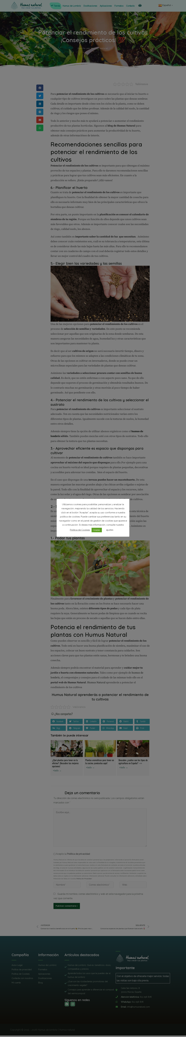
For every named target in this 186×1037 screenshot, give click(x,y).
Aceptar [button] (96, 530)
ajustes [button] (109, 530)
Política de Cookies (80, 530)
